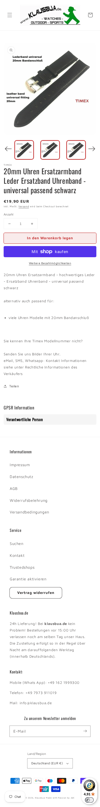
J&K (73, 798)
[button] (9, 15)
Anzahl (8, 214)
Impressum (20, 465)
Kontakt (17, 555)
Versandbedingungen (29, 512)
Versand (23, 206)
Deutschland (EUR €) (47, 763)
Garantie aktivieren (28, 579)
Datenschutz (21, 476)
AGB (14, 488)
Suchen (17, 543)
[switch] (89, 800)
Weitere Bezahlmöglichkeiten (50, 263)
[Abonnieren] (85, 731)
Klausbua (40, 798)
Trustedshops (22, 567)
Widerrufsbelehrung (29, 500)
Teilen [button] (14, 386)
